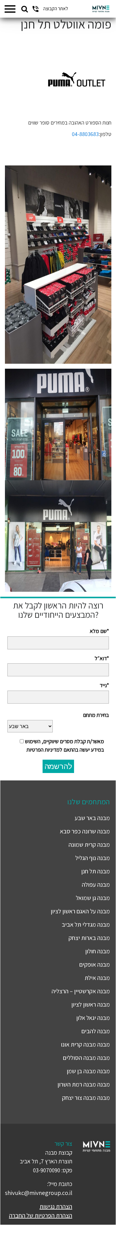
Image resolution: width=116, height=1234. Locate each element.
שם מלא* (99, 631)
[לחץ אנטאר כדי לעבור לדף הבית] (100, 8)
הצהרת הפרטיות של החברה (40, 1215)
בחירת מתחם (96, 714)
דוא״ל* (102, 658)
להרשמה (58, 766)
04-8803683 (85, 134)
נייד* (104, 685)
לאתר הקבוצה (55, 8)
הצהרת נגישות (55, 1206)
